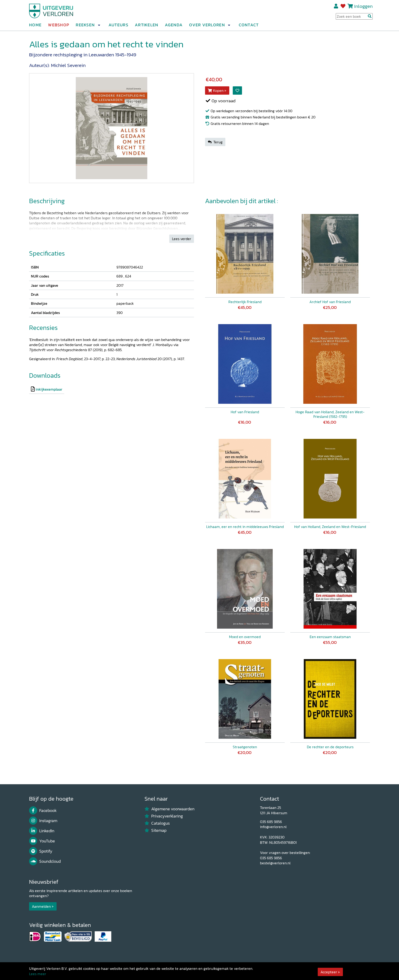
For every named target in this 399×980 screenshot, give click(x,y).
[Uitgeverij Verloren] (51, 10)
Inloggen (363, 6)
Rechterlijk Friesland (245, 302)
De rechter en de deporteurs (330, 747)
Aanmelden (41, 906)
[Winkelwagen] (350, 6)
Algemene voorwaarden (172, 809)
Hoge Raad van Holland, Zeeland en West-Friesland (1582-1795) (330, 414)
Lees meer (37, 974)
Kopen (218, 90)
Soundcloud (50, 861)
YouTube (47, 841)
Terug (218, 142)
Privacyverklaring (167, 816)
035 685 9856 (271, 821)
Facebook (48, 811)
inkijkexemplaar (49, 389)
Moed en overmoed (245, 636)
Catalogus (160, 823)
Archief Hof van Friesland (330, 302)
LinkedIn (46, 831)
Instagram (48, 821)
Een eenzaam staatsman (330, 636)
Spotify (45, 851)
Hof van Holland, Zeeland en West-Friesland (330, 526)
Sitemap (158, 830)
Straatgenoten (245, 747)
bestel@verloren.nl (275, 863)
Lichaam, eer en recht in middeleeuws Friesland (245, 526)
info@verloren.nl (273, 826)
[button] (99, 25)
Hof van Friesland (245, 412)
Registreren (336, 6)
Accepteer (328, 972)
